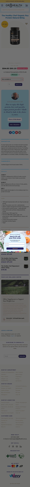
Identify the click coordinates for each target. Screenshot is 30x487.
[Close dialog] (28, 232)
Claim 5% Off (15, 248)
